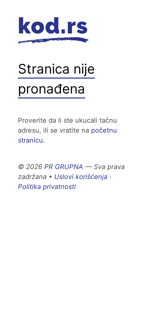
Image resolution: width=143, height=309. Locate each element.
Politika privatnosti (47, 187)
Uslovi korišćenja (80, 177)
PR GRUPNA (63, 167)
